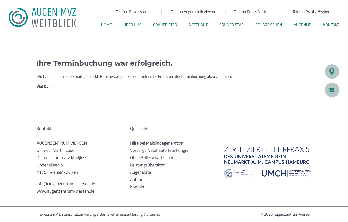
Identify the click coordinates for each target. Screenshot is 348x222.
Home (106, 25)
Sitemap (153, 214)
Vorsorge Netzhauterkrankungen (159, 150)
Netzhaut (198, 25)
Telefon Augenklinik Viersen (193, 12)
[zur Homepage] (42, 17)
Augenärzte (140, 172)
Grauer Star (165, 25)
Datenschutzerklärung (77, 214)
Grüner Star (231, 25)
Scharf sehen (268, 25)
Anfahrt (137, 179)
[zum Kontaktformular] (332, 90)
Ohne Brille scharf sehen (152, 157)
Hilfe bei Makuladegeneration (156, 143)
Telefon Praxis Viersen (134, 12)
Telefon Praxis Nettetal (253, 12)
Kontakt (331, 25)
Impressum (46, 214)
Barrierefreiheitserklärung (121, 214)
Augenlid (302, 25)
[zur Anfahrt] (332, 71)
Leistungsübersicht (147, 165)
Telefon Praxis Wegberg (312, 12)
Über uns (132, 25)
